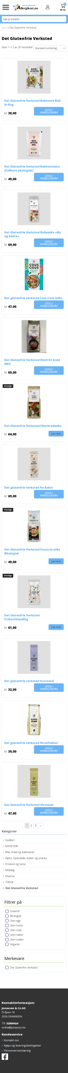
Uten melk (15, 930)
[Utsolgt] (34, 402)
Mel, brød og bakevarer (19, 852)
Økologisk (15, 916)
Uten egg (15, 920)
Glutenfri (15, 911)
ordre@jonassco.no (14, 1027)
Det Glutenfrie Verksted (22, 888)
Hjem (4, 27)
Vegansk (15, 944)
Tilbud (9, 882)
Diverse (10, 876)
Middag (10, 870)
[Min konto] (48, 7)
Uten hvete (16, 925)
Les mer (56, 433)
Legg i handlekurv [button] (49, 111)
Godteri (10, 840)
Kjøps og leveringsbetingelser (22, 1045)
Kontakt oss (11, 1040)
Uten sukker (17, 939)
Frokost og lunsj (15, 864)
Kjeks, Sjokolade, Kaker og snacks (26, 858)
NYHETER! (11, 846)
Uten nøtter (16, 935)
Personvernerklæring (17, 1050)
